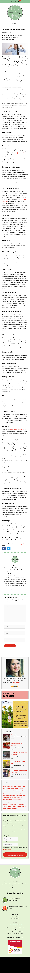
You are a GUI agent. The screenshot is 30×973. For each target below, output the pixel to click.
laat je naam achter (20, 153)
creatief (12, 788)
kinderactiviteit (11, 795)
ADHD (4, 786)
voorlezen (19, 806)
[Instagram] (15, 1)
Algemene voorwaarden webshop (15, 963)
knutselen (5, 797)
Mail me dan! (16, 682)
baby (12, 786)
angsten (8, 786)
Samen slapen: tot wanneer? (18, 735)
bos (24, 786)
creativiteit (17, 788)
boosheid (13, 37)
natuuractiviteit (17, 800)
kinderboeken (19, 795)
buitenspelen (6, 788)
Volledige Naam (6, 836)
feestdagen (13, 791)
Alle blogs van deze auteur (15, 589)
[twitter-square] (7, 696)
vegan (22, 804)
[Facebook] (11, 1)
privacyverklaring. (7, 849)
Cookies (15, 966)
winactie (24, 806)
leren (9, 797)
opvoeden (6, 37)
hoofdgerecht (20, 793)
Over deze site (10, 937)
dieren (21, 788)
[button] (4, 548)
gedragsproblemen (20, 791)
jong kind (5, 795)
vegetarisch (13, 806)
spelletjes (11, 804)
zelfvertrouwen (10, 808)
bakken (15, 786)
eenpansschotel (6, 791)
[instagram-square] (10, 696)
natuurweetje (6, 802)
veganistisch (6, 806)
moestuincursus (7, 800)
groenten (11, 793)
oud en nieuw (13, 802)
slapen (4, 804)
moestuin (19, 797)
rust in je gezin (20, 544)
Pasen (17, 802)
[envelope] (12, 696)
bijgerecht (20, 786)
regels (16, 37)
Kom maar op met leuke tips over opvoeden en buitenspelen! (15, 854)
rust (19, 37)
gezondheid (6, 793)
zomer (15, 808)
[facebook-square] (4, 696)
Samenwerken (19, 937)
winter (4, 808)
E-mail (5, 841)
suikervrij (16, 804)
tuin (20, 804)
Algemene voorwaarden (15, 961)
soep (7, 804)
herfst (15, 793)
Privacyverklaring (15, 959)
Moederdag (13, 797)
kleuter (24, 795)
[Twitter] (13, 1)
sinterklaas (24, 802)
